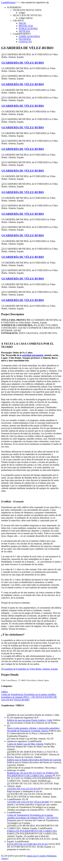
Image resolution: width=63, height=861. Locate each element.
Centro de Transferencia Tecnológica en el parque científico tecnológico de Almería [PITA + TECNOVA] (28, 695)
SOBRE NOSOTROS (29, 36)
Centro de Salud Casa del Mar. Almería (25, 744)
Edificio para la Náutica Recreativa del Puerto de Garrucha (34, 759)
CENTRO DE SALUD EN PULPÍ (23, 788)
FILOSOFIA (25, 39)
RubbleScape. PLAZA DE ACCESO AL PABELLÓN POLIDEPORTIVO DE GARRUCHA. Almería (32, 774)
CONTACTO (25, 41)
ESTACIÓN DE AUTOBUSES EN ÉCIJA (27, 844)
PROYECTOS (26, 26)
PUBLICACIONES (28, 28)
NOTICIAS (24, 31)
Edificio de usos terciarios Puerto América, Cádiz (29, 720)
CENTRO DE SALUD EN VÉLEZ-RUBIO (29, 698)
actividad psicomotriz (32, 355)
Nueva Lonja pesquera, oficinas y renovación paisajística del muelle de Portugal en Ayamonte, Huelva (33, 729)
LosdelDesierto (8, 2)
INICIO (22, 23)
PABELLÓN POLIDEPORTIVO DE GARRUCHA (32, 831)
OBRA (4, 692)
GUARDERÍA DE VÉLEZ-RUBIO (22, 62)
